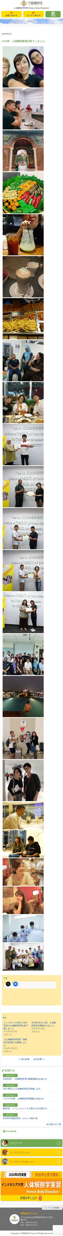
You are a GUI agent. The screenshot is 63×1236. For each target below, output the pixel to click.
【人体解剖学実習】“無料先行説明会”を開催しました (15, 1042)
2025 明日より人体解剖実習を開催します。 (22, 1089)
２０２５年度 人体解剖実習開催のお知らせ (23, 1098)
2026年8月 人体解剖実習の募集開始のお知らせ (25, 1079)
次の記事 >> (39, 1059)
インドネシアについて (31, 1152)
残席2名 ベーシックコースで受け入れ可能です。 (26, 1108)
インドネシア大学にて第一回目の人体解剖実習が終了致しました (16, 1026)
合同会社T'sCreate (14, 1219)
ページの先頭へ (52, 1207)
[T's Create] (31, 3)
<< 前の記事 (23, 1059)
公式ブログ (31, 1143)
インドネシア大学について (31, 1162)
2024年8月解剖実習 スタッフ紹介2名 (20, 1118)
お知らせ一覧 (55, 1124)
